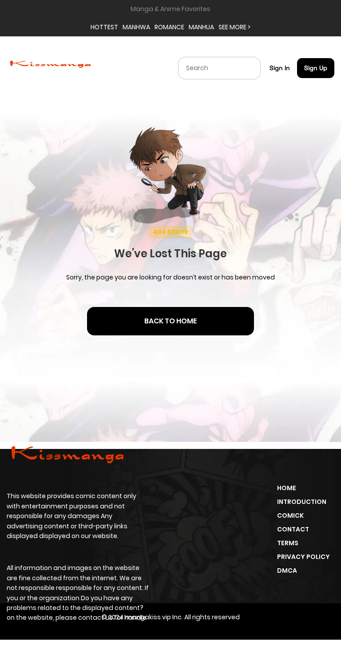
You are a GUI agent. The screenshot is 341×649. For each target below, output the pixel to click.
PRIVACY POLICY (303, 556)
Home (286, 488)
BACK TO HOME (170, 321)
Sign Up (315, 68)
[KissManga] (50, 67)
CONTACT (293, 529)
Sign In (280, 68)
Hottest (104, 27)
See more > (234, 27)
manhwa (136, 27)
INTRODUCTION (301, 501)
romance (169, 27)
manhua (201, 27)
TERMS (287, 543)
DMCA (287, 570)
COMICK (290, 515)
